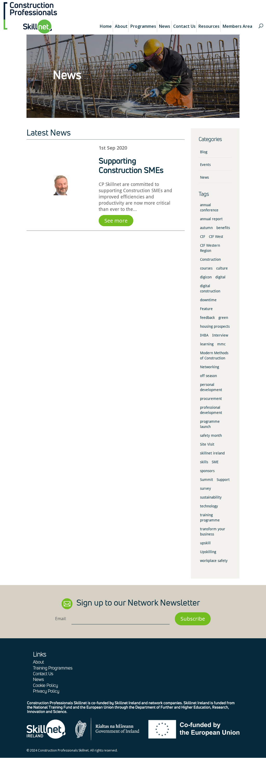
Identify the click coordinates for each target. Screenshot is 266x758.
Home (106, 26)
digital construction (210, 288)
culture (222, 268)
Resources (209, 26)
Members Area (237, 26)
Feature (206, 309)
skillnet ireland (212, 453)
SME (215, 462)
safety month (211, 435)
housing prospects (215, 326)
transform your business (212, 531)
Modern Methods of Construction (214, 355)
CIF (202, 236)
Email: (60, 618)
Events (205, 165)
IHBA (204, 335)
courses (206, 268)
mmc (221, 344)
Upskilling (208, 552)
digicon (206, 277)
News (164, 26)
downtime (208, 300)
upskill (205, 543)
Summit (206, 480)
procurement (211, 399)
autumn (206, 228)
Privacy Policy (46, 691)
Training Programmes (52, 668)
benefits (223, 228)
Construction (210, 259)
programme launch (210, 424)
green (223, 318)
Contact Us (184, 26)
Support (223, 480)
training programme (210, 517)
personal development (211, 387)
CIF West (216, 236)
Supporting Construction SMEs (131, 165)
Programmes (143, 26)
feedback (207, 318)
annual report (211, 219)
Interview (220, 335)
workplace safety (214, 561)
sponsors (207, 471)
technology (209, 506)
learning (207, 344)
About (121, 26)
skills (204, 462)
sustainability (211, 497)
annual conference (209, 207)
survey (205, 488)
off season (208, 376)
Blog (203, 152)
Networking (209, 367)
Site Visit (207, 444)
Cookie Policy (45, 685)
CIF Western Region (210, 248)
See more (116, 220)
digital (220, 277)
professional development (211, 410)
